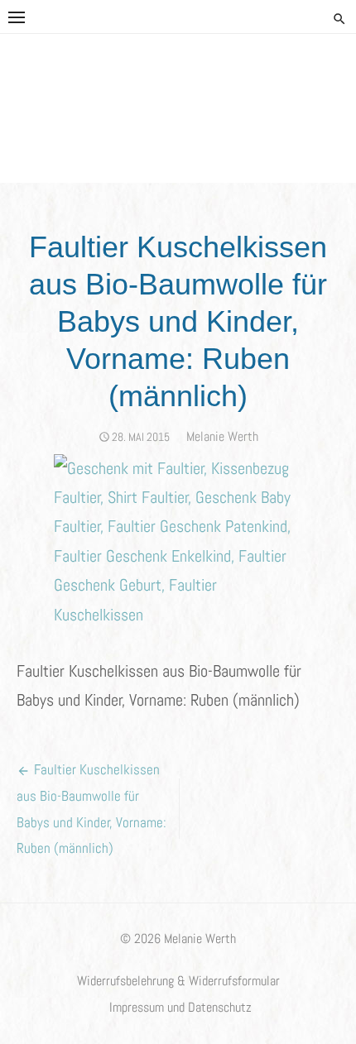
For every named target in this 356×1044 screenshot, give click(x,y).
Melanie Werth (222, 437)
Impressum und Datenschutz (180, 1007)
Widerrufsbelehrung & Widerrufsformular (178, 981)
